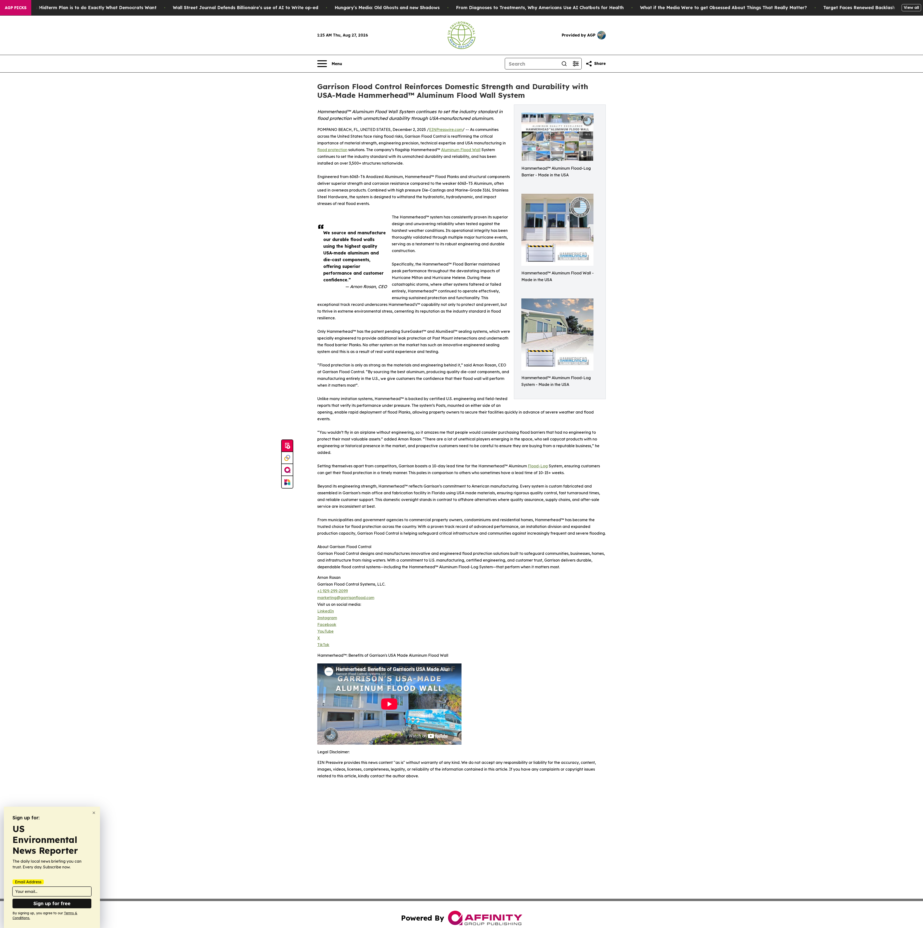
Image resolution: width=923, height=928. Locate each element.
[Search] (564, 63)
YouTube (325, 631)
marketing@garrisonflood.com (345, 597)
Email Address (28, 881)
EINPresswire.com (445, 129)
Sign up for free (51, 903)
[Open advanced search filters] (575, 63)
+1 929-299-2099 (332, 590)
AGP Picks (15, 7)
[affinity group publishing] (287, 470)
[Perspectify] (287, 458)
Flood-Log (538, 466)
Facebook (326, 624)
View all (911, 7)
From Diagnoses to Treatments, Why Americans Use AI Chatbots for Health (540, 7)
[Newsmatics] (287, 482)
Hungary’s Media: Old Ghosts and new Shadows (387, 7)
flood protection (332, 149)
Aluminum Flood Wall (460, 149)
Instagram (327, 617)
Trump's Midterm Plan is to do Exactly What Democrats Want (88, 7)
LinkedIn (325, 611)
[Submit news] (287, 446)
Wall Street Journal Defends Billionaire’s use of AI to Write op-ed (245, 7)
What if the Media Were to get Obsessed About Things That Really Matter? (723, 7)
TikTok (323, 644)
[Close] (94, 812)
